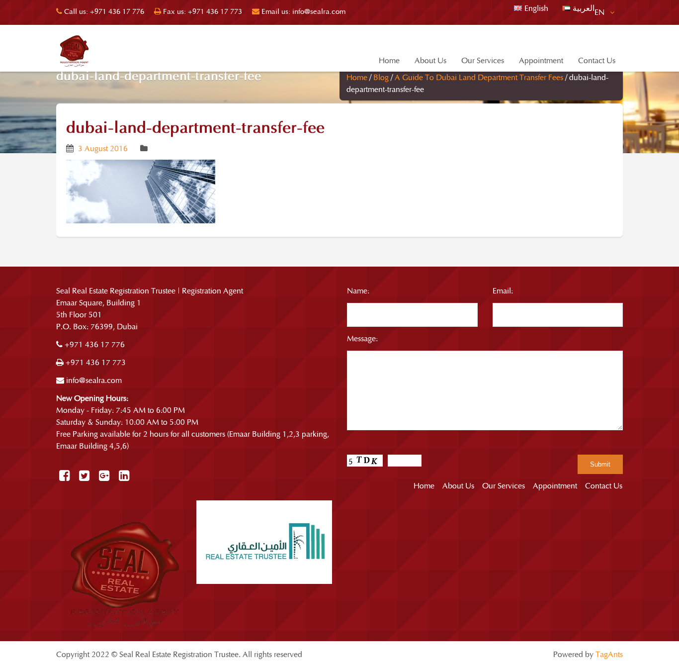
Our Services (482, 61)
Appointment (541, 61)
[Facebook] (64, 476)
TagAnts (609, 655)
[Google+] (104, 476)
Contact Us (596, 61)
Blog (381, 78)
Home (389, 61)
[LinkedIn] (124, 476)
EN (600, 12)
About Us (430, 61)
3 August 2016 (103, 149)
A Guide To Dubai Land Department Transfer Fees (479, 78)
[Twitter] (84, 476)
